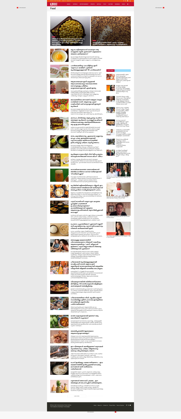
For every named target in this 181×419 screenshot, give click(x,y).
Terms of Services (120, 405)
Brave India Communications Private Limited (61, 405)
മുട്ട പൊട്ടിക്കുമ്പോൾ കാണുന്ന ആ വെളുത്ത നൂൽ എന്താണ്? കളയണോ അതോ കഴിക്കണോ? (86, 52)
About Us (64, 0)
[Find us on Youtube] (130, 405)
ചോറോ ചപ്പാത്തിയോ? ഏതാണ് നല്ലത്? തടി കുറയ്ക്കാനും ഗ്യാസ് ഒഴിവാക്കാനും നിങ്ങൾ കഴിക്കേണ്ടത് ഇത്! (87, 226)
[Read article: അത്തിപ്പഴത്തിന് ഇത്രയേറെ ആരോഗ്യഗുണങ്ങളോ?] (59, 336)
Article (99, 4)
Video (123, 4)
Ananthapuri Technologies (64, 406)
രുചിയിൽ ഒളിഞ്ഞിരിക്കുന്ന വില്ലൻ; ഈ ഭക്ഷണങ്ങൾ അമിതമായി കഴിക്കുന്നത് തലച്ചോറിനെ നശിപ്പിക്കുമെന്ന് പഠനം (87, 188)
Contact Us (69, 0)
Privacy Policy (112, 405)
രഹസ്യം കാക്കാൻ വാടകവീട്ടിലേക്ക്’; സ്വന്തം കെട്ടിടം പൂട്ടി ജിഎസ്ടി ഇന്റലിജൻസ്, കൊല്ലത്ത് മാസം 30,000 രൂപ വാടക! (122, 123)
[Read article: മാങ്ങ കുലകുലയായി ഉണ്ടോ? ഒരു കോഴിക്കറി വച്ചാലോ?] (59, 321)
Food (53, 36)
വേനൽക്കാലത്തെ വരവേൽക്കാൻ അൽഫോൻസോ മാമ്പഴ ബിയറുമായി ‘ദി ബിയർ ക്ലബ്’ (86, 172)
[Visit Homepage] (53, 4)
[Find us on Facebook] (126, 405)
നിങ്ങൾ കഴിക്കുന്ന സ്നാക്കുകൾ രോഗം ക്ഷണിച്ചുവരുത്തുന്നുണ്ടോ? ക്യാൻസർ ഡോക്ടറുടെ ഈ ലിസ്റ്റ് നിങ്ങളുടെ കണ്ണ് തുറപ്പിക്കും (68, 41)
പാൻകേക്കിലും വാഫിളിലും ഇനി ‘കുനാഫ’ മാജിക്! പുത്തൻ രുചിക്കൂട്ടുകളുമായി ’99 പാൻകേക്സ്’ (86, 68)
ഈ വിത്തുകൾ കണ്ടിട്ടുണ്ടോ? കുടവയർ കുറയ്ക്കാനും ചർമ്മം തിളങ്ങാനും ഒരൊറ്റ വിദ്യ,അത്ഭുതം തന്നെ (87, 349)
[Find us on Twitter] (128, 405)
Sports (93, 4)
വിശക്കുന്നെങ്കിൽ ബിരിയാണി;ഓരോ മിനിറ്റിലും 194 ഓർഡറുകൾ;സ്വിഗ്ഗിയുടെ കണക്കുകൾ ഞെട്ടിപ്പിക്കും (86, 284)
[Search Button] (130, 0)
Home (95, 405)
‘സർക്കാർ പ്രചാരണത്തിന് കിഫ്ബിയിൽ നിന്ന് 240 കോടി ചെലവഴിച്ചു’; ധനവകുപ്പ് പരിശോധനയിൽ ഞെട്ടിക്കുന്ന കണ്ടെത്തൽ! (123, 132)
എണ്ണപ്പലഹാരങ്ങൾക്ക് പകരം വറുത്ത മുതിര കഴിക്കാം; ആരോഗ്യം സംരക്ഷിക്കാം (110, 43)
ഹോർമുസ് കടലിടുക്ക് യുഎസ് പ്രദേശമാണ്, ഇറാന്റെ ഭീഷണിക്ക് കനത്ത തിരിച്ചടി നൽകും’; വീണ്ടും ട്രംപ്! (123, 153)
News (68, 4)
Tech (104, 4)
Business (117, 4)
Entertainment (84, 4)
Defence (75, 4)
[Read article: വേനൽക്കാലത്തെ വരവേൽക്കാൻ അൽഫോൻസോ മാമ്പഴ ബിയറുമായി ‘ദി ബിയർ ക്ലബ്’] (59, 175)
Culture (110, 4)
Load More (76, 396)
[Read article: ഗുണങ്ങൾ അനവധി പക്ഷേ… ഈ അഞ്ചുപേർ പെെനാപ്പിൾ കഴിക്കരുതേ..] (59, 386)
